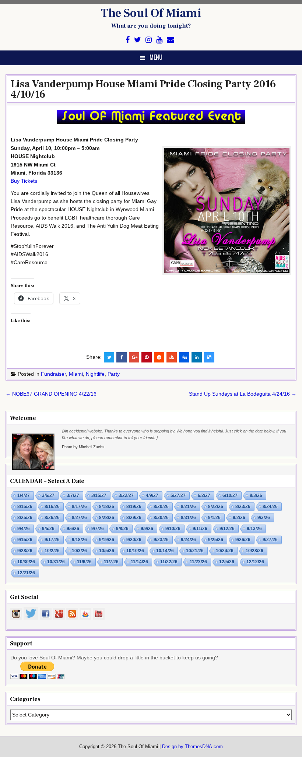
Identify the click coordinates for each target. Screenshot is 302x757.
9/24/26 (188, 539)
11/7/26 (111, 561)
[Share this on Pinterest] (146, 357)
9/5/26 (48, 528)
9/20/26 (133, 539)
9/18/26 (79, 539)
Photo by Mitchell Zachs (83, 447)
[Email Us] (170, 40)
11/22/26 (169, 561)
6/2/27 (204, 495)
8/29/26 (133, 517)
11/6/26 (84, 561)
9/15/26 (24, 539)
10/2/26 (52, 550)
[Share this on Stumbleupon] (171, 357)
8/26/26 (52, 517)
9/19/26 (106, 539)
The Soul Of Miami (151, 13)
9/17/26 (52, 539)
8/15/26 (24, 506)
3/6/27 (48, 495)
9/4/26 (23, 528)
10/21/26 (195, 550)
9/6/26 (73, 528)
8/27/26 (79, 517)
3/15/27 (98, 495)
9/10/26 (172, 528)
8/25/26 (24, 517)
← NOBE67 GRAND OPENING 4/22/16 (51, 394)
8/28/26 (106, 517)
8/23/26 (242, 506)
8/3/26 (256, 495)
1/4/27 (23, 495)
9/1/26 (214, 517)
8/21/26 (188, 506)
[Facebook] (128, 40)
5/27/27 (178, 495)
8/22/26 (215, 506)
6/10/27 (230, 495)
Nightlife (95, 374)
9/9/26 (147, 528)
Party (114, 374)
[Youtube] (159, 40)
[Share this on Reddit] (159, 357)
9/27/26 (270, 539)
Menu (156, 57)
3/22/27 (126, 495)
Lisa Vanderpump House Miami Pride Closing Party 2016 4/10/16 (143, 89)
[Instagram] (148, 40)
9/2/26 (239, 517)
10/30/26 (26, 561)
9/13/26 (254, 528)
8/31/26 (188, 517)
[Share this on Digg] (184, 357)
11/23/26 (198, 561)
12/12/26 (255, 561)
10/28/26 (254, 550)
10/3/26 (79, 550)
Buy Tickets (24, 181)
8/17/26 (79, 506)
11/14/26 (139, 561)
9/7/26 (97, 528)
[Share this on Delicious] (209, 357)
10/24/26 (224, 550)
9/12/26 (227, 528)
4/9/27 (152, 495)
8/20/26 (161, 506)
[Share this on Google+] (134, 357)
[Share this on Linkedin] (197, 357)
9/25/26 (215, 539)
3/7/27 (73, 495)
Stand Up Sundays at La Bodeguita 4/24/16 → (242, 394)
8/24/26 (270, 506)
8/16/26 (52, 506)
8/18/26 (106, 506)
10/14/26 (165, 550)
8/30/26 (161, 517)
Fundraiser (53, 374)
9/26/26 (242, 539)
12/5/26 (226, 561)
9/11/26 (200, 528)
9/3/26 (263, 517)
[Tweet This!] (109, 357)
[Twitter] (137, 40)
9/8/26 (122, 528)
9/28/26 (24, 550)
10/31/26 (56, 561)
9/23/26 (161, 539)
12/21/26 (26, 572)
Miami (76, 374)
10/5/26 (106, 550)
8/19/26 (133, 506)
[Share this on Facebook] (121, 357)
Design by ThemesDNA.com (192, 746)
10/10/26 (135, 550)
